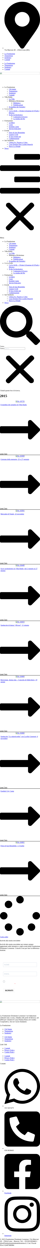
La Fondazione (9, 54)
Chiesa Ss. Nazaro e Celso (18, 142)
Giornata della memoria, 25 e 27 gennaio (15, 459)
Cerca (2, 348)
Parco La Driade (14, 146)
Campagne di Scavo (20, 117)
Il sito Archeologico (16, 115)
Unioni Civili (13, 135)
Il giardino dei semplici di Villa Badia (14, 405)
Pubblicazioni (18, 105)
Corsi (11, 125)
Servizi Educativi (15, 129)
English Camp (14, 127)
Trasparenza (8, 56)
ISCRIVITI (9, 990)
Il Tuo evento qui (15, 136)
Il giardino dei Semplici (17, 107)
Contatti (7, 60)
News (6, 148)
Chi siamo (12, 89)
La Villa (12, 99)
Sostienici (7, 58)
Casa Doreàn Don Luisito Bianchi (21, 144)
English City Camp (7, 791)
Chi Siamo (8, 1029)
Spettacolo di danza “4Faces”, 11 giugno (15, 625)
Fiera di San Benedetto (17, 133)
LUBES (12, 123)
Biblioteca (16, 103)
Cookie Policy (9, 1052)
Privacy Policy (9, 1050)
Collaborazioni (14, 138)
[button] (20, 195)
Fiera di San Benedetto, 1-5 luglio (12, 846)
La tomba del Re (19, 119)
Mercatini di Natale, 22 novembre (12, 514)
